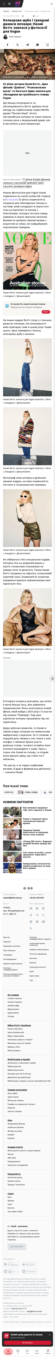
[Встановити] (27, 1339)
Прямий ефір (13, 1005)
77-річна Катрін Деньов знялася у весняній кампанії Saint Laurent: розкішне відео (26, 183)
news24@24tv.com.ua (12, 898)
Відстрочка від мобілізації (19, 1077)
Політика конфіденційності (10, 969)
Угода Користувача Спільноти (37, 944)
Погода (11, 1016)
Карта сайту (34, 976)
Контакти (33, 958)
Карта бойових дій (16, 1032)
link (31, 908)
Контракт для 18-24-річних (19, 1074)
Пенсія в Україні (15, 1111)
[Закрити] (50, 1335)
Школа (10, 1154)
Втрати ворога (14, 1050)
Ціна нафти (13, 1093)
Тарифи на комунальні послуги (21, 1104)
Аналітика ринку (15, 1177)
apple (29, 1264)
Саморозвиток (14, 1161)
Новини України (15, 1002)
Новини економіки (17, 1090)
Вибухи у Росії (14, 1047)
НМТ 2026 (12, 1158)
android (11, 1264)
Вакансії (33, 963)
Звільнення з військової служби (22, 1063)
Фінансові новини (16, 1101)
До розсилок (17, 1247)
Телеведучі (7, 955)
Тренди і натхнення (16, 1185)
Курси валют (13, 1097)
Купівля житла (14, 1181)
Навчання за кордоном (18, 1165)
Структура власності (38, 967)
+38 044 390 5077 (37, 898)
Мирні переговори (16, 1036)
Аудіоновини (13, 1013)
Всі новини (13, 995)
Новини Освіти (15, 1147)
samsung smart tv (29, 1271)
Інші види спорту (15, 1211)
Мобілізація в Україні (19, 1059)
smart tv (11, 1271)
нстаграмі (11, 199)
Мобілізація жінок (15, 1070)
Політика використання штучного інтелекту (13, 975)
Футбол (11, 1201)
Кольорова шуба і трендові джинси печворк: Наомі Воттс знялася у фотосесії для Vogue (38, 11)
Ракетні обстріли (15, 1029)
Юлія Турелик (15, 37)
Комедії (11, 1135)
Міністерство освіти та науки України (24, 1151)
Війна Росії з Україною (19, 1025)
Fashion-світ (17, 11)
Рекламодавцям (9, 959)
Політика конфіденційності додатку (40, 938)
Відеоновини (13, 1009)
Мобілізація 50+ (14, 1066)
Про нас (6, 937)
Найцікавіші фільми (16, 1124)
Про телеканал (9, 950)
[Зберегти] (47, 45)
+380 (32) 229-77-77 (19, 1309)
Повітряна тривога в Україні (20, 1040)
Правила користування (12, 964)
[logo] (17, 3)
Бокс (10, 1197)
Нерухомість (14, 1174)
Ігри (31, 980)
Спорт (11, 1193)
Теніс (10, 1204)
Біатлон (11, 1208)
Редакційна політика (11, 946)
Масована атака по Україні (19, 1043)
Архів (32, 971)
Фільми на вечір (15, 1131)
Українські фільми (16, 1127)
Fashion (6, 11)
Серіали (11, 1138)
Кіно (10, 1120)
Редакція (7, 942)
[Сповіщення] (52, 3)
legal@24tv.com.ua (34, 1311)
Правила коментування (39, 950)
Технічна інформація (38, 954)
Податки (11, 1108)
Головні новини (15, 998)
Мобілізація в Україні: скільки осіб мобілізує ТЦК (29, 1081)
